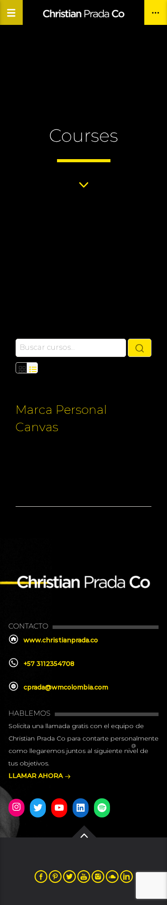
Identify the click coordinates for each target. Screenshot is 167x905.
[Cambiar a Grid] (21, 367)
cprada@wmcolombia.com (66, 687)
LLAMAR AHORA (36, 776)
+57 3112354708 (49, 664)
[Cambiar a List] (32, 367)
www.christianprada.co (61, 640)
